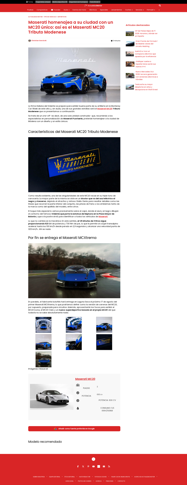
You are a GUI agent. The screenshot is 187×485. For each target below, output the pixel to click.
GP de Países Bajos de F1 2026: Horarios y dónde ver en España (146, 33)
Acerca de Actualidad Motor (144, 477)
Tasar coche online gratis (120, 477)
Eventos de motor (79, 10)
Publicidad (109, 481)
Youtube (57, 10)
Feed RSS (109, 466)
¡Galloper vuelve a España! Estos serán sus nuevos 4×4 (146, 64)
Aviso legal (69, 481)
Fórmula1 (150, 10)
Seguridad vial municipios (78, 2)
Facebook (78, 466)
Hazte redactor (84, 477)
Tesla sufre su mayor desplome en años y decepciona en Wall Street (146, 87)
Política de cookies (84, 481)
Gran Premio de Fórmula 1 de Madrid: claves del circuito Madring (146, 44)
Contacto (121, 481)
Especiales (104, 10)
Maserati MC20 (104, 108)
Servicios (139, 10)
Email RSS (104, 466)
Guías (66, 10)
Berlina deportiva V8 (60, 2)
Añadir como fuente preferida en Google (76, 428)
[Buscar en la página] (160, 5)
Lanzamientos (116, 10)
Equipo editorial (54, 477)
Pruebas (30, 10)
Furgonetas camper (43, 2)
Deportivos (62, 17)
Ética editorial (69, 477)
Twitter (83, 466)
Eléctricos (93, 10)
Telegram (98, 466)
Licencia (99, 481)
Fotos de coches (101, 477)
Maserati (103, 216)
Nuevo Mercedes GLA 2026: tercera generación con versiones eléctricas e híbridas (147, 75)
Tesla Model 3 (95, 2)
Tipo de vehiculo (50, 17)
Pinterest (88, 466)
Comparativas (42, 10)
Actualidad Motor (35, 17)
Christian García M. (39, 40)
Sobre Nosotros (39, 477)
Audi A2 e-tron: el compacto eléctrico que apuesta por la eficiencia (145, 54)
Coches (128, 10)
